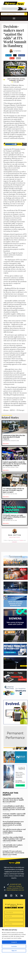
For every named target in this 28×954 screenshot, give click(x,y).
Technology (19, 80)
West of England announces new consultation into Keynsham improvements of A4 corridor (13, 823)
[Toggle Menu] (14, 18)
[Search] (25, 14)
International (15, 78)
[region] (14, 940)
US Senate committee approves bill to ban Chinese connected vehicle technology (14, 815)
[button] (8, 55)
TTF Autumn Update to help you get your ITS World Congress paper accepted (13, 490)
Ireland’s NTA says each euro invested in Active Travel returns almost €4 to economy (13, 852)
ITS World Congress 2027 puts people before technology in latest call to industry (14, 517)
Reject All (14, 950)
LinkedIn (14, 542)
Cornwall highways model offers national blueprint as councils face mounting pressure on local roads (14, 807)
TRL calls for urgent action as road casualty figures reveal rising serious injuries (14, 831)
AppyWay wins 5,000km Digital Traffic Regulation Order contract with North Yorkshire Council (14, 839)
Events (9, 78)
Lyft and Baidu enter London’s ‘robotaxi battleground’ (12, 846)
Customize (14, 946)
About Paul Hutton (14, 537)
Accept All (14, 942)
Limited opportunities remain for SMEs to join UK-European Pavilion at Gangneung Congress (14, 463)
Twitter (21, 540)
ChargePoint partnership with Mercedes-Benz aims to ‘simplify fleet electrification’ (13, 800)
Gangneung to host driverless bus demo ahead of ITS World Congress (14, 437)
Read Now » (6, 443)
